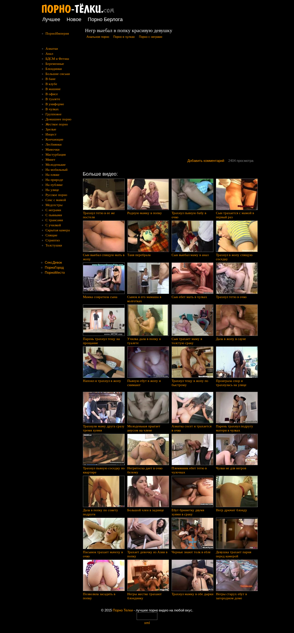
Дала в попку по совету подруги (100, 512)
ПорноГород (54, 267)
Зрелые (50, 129)
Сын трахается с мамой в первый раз (235, 215)
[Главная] (81, 14)
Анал (49, 53)
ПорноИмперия (57, 33)
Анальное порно (98, 37)
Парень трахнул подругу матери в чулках (234, 428)
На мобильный (56, 169)
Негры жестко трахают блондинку (144, 596)
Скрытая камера (57, 230)
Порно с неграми (150, 37)
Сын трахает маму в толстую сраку (187, 341)
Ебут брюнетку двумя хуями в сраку (188, 512)
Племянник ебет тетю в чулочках (189, 470)
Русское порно (56, 195)
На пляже (52, 175)
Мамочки (52, 149)
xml (147, 623)
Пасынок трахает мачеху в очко (103, 554)
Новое (74, 19)
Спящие (51, 235)
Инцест (51, 134)
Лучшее (51, 19)
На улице (52, 190)
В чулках (52, 109)
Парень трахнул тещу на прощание (101, 341)
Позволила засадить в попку (99, 596)
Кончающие (54, 139)
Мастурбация (55, 154)
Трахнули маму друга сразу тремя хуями (103, 428)
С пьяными (53, 215)
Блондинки (53, 69)
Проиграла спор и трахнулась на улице (231, 383)
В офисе (51, 94)
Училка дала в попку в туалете (144, 341)
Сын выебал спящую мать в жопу (103, 257)
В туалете (52, 99)
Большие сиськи (57, 74)
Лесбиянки (53, 144)
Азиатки (51, 48)
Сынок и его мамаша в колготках (144, 299)
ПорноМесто (55, 272)
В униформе (54, 104)
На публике (54, 185)
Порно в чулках (124, 37)
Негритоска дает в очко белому (145, 470)
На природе (54, 180)
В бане (50, 79)
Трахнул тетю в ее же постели (99, 215)
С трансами (54, 220)
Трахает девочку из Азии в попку (147, 554)
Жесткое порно (56, 124)
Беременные (54, 64)
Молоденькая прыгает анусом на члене (143, 428)
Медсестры (53, 205)
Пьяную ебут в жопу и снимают (144, 383)
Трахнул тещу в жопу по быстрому (190, 383)
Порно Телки (123, 610)
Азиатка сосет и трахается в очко (192, 428)
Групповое (53, 114)
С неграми (53, 210)
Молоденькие (55, 164)
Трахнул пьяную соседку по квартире (104, 470)
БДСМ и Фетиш (57, 59)
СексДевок (53, 262)
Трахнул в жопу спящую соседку (234, 257)
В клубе (51, 84)
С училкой (53, 225)
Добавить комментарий (205, 161)
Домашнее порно (58, 119)
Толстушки (53, 245)
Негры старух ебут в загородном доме (231, 596)
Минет (50, 159)
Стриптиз (52, 240)
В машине (53, 89)
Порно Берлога (105, 19)
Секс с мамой (55, 200)
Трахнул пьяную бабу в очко (189, 215)
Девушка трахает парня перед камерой (233, 554)
